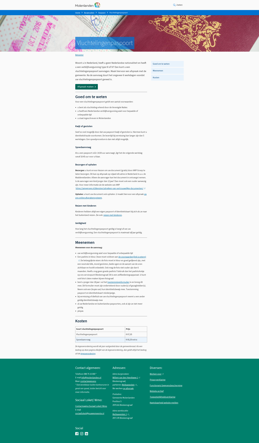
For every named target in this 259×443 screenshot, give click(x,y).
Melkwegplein (129, 384)
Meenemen (158, 70)
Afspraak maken (85, 86)
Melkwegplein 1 (120, 414)
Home (77, 12)
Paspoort (102, 12)
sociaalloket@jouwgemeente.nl (89, 413)
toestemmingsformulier (118, 282)
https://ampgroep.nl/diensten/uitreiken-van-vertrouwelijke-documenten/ (110, 188)
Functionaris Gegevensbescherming (166, 385)
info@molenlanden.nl (91, 377)
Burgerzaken (89, 12)
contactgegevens (88, 381)
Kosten (156, 77)
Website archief (157, 391)
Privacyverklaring (157, 379)
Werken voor (156, 373)
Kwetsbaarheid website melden (164, 402)
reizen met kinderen (112, 215)
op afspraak (128, 388)
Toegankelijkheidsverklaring (162, 396)
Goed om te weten (161, 63)
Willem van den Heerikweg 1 (126, 377)
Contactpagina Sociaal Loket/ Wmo (91, 406)
